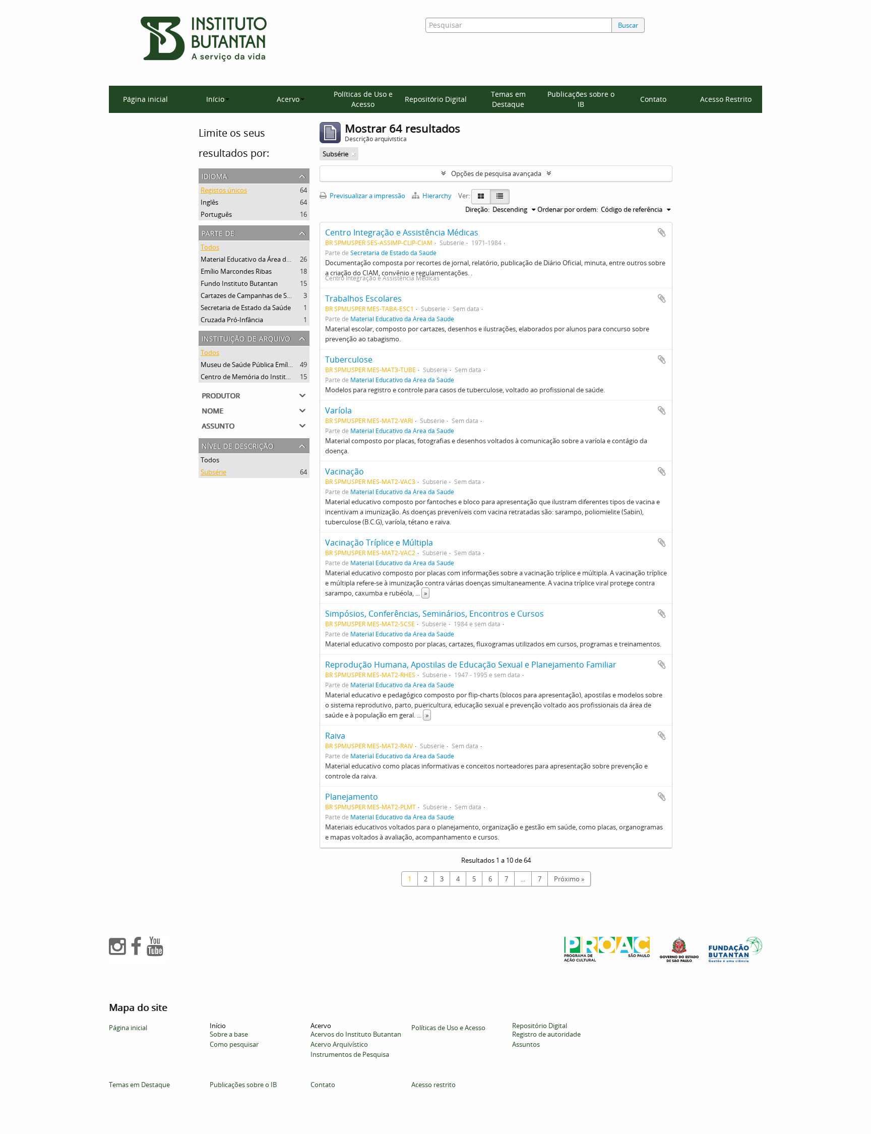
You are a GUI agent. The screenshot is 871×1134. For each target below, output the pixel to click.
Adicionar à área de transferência (662, 232)
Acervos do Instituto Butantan (355, 1034)
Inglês (209, 202)
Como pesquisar (234, 1044)
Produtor (221, 394)
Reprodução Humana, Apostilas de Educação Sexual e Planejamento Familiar (470, 664)
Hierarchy (437, 195)
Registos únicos (224, 190)
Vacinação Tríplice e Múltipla (379, 542)
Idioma (214, 175)
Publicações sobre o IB (580, 99)
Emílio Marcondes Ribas (236, 271)
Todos (210, 247)
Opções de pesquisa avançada (496, 173)
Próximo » (569, 878)
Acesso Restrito (726, 99)
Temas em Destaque (508, 99)
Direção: (477, 209)
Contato (653, 99)
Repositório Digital (436, 99)
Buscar (628, 25)
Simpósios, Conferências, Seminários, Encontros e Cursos (434, 613)
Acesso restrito (433, 1084)
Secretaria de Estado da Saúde (246, 307)
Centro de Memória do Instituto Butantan (263, 376)
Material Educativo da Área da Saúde (255, 259)
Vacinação (344, 471)
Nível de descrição (238, 445)
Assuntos (526, 1044)
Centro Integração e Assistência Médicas (401, 232)
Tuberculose (348, 359)
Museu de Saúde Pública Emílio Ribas (256, 364)
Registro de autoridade (546, 1034)
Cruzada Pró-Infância (232, 319)
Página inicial (145, 99)
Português (216, 214)
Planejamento (351, 796)
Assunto (218, 425)
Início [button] (215, 99)
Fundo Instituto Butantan (239, 283)
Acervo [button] (288, 99)
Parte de (218, 232)
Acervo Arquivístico (339, 1044)
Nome (212, 409)
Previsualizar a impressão (366, 195)
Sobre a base (229, 1034)
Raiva (335, 735)
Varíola (338, 410)
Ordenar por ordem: (567, 209)
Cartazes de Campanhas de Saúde (251, 295)
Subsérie (213, 471)
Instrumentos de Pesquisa (349, 1054)
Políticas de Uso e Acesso (363, 99)
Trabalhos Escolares (363, 298)
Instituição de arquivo (246, 337)
